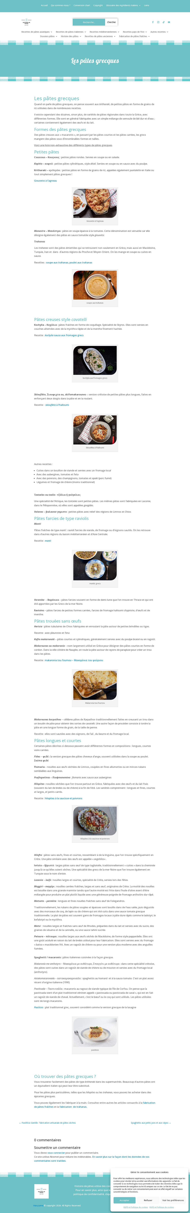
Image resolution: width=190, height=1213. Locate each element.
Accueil (44, 5)
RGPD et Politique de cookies (136, 1207)
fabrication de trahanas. (73, 1106)
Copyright (98, 5)
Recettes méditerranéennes (103, 32)
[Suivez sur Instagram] (158, 22)
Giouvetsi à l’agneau (45, 180)
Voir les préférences (173, 1200)
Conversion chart (82, 5)
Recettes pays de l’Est (133, 32)
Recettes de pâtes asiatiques (35, 32)
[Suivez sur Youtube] (169, 22)
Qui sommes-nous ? (60, 5)
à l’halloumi (57, 405)
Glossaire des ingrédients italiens (122, 5)
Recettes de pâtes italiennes (69, 32)
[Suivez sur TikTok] (164, 22)
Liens (146, 5)
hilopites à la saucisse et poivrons (63, 798)
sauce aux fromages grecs (64, 335)
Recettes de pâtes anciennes (99, 36)
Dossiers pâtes (47, 36)
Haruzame (38, 1205)
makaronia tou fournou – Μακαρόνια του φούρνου (74, 660)
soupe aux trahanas (57, 262)
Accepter (124, 1200)
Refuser (148, 1200)
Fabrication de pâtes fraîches (133, 36)
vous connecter (56, 1152)
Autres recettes (158, 32)
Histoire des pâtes (70, 36)
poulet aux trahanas (80, 262)
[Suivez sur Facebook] (153, 22)
